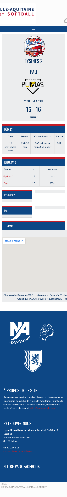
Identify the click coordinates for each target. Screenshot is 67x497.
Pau (5, 183)
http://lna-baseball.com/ (42, 408)
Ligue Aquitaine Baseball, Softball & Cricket (24, 487)
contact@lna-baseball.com (17, 451)
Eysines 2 (8, 176)
